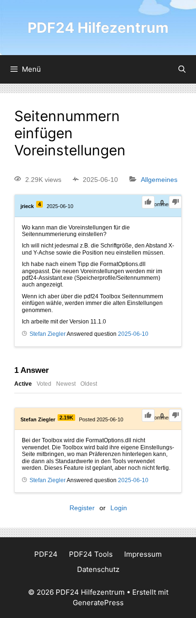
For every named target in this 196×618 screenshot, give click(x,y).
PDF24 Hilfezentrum (98, 27)
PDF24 (46, 554)
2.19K (66, 417)
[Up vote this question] (148, 202)
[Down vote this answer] (175, 415)
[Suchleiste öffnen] (182, 69)
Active (23, 383)
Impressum (143, 554)
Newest (66, 383)
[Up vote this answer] (148, 415)
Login (118, 508)
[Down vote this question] (175, 202)
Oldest (88, 383)
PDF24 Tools (91, 554)
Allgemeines (159, 179)
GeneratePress (98, 602)
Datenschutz (98, 569)
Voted (44, 383)
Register (82, 508)
